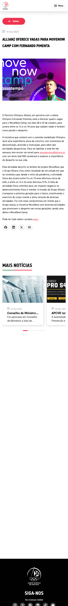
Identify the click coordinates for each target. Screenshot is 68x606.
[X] (29, 227)
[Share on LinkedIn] (13, 227)
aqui (35, 219)
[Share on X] (21, 227)
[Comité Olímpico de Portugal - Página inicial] (5, 6)
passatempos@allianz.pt (52, 152)
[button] (25, 330)
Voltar (16, 21)
